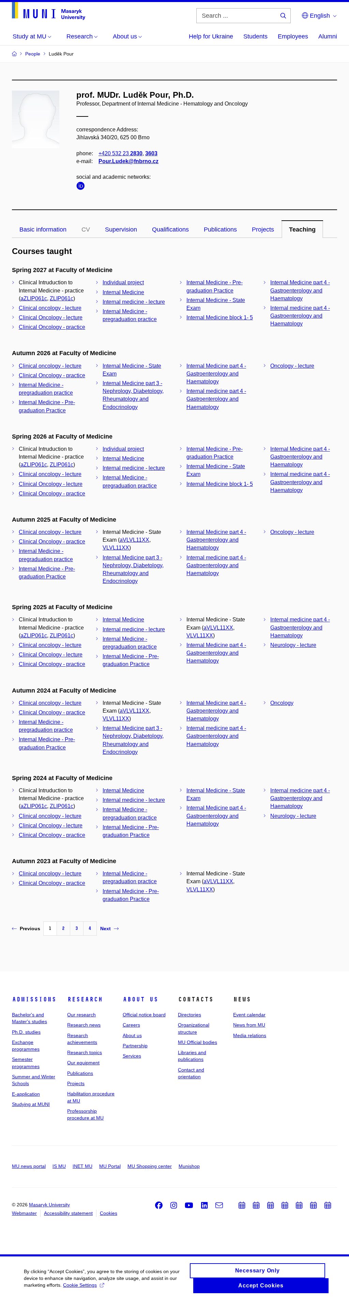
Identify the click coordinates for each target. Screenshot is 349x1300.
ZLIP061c (61, 298)
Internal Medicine (123, 292)
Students (255, 36)
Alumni (327, 36)
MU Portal (110, 1166)
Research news (84, 1025)
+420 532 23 (120, 153)
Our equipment (83, 1062)
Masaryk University (49, 1204)
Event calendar (249, 1014)
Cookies (108, 1213)
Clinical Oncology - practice (52, 327)
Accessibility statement (68, 1213)
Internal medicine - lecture (134, 302)
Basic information (42, 229)
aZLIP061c (33, 298)
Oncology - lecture (292, 366)
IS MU (59, 1166)
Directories (189, 1014)
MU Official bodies (197, 1042)
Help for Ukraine (211, 36)
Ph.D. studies (26, 1032)
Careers (131, 1025)
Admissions (34, 999)
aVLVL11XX (134, 540)
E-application (26, 1094)
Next (105, 928)
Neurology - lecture (293, 645)
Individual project (123, 282)
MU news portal (29, 1166)
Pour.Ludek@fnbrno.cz (128, 161)
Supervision (121, 229)
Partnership (135, 1045)
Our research (81, 1014)
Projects (263, 229)
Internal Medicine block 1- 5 (219, 317)
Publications (220, 229)
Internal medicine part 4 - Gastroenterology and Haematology (300, 316)
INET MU (82, 1166)
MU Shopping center (149, 1166)
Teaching (302, 229)
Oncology (281, 703)
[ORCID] (82, 187)
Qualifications (170, 229)
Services (132, 1056)
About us (140, 999)
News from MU (249, 1025)
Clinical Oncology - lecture (50, 317)
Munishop (189, 1166)
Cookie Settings (80, 1285)
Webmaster (24, 1213)
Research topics (84, 1052)
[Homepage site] (48, 11)
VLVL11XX (116, 548)
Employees (293, 36)
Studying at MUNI (31, 1104)
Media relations (249, 1035)
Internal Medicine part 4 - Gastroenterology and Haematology (300, 290)
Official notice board (144, 1014)
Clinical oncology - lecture (50, 308)
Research (85, 999)
